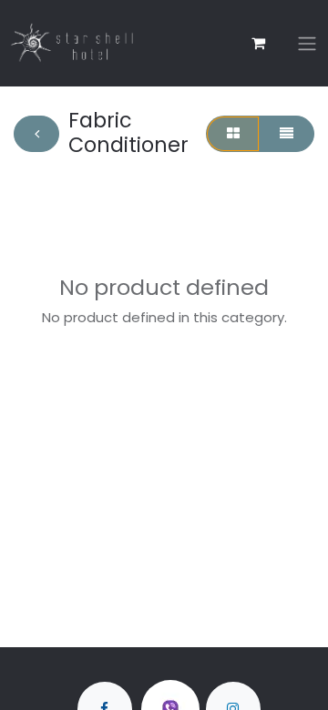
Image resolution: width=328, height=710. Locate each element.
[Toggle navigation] (307, 43)
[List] (286, 134)
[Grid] (233, 134)
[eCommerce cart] (258, 43)
